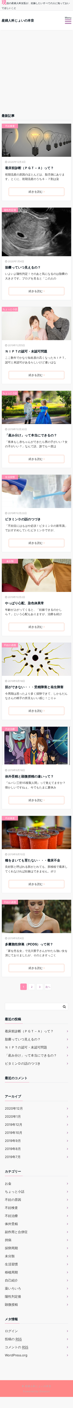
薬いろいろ (13, 1288)
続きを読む (36, 191)
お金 (8, 1183)
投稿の (13, 1339)
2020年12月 (14, 1108)
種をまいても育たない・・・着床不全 (32, 860)
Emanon (45, 1391)
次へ (47, 986)
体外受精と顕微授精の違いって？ (29, 776)
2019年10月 (13, 1133)
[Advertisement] (36, 68)
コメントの (16, 1347)
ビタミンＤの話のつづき (23, 519)
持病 (8, 1240)
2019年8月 (13, 1149)
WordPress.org (16, 1355)
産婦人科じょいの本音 (18, 20)
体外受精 (11, 1224)
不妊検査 (10, 126)
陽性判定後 (10, 209)
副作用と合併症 (16, 1232)
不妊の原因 (10, 645)
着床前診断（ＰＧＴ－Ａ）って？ (29, 168)
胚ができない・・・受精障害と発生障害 (34, 687)
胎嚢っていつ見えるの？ (23, 267)
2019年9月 (13, 1141)
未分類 (10, 561)
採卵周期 (11, 1248)
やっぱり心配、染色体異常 (24, 603)
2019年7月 (13, 1157)
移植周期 (11, 1272)
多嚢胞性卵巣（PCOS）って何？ (29, 944)
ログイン (11, 1331)
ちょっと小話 (10, 309)
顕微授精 (11, 1304)
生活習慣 (10, 477)
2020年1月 (13, 1116)
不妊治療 (10, 729)
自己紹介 (11, 1280)
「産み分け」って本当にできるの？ (31, 435)
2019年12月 (13, 1125)
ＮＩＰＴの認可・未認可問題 (26, 351)
